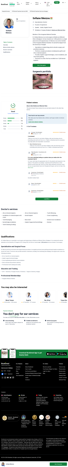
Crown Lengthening (52, 215)
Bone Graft (28, 219)
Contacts (27, 379)
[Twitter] (10, 377)
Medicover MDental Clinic (58, 30)
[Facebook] (2, 377)
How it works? (37, 3)
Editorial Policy (62, 379)
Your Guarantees (20, 375)
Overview (5, 45)
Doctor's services (7, 49)
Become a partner (47, 367)
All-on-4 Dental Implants (31, 213)
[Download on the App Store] (51, 353)
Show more (30, 167)
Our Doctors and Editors (31, 371)
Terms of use (62, 367)
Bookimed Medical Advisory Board (33, 373)
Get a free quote (41, 65)
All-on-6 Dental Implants (9, 213)
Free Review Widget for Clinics (50, 369)
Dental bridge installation (9, 222)
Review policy (62, 371)
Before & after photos (8, 47)
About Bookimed (29, 367)
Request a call (57, 2)
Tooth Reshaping (7, 219)
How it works (28, 369)
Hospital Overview (6, 11)
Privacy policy (62, 369)
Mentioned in (4, 368)
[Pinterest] (13, 377)
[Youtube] (8, 377)
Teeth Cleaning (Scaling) (9, 224)
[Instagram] (5, 377)
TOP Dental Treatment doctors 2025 (20, 11)
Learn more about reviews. (35, 122)
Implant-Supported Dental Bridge (33, 222)
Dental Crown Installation (54, 219)
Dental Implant (29, 215)
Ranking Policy (62, 375)
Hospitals (18, 367)
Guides (17, 373)
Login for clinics (46, 371)
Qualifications (6, 52)
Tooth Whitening (51, 213)
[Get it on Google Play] (61, 353)
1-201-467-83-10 (48, 4)
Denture (49, 222)
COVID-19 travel (63, 377)
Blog (17, 371)
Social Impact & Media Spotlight (33, 375)
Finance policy (62, 373)
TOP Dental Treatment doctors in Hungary (39, 11)
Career (26, 377)
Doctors (18, 369)
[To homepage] (4, 4)
